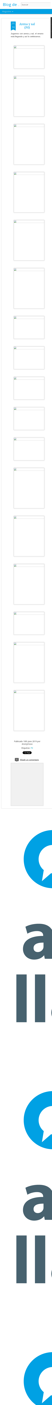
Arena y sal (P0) (27, 25)
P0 (32, 748)
